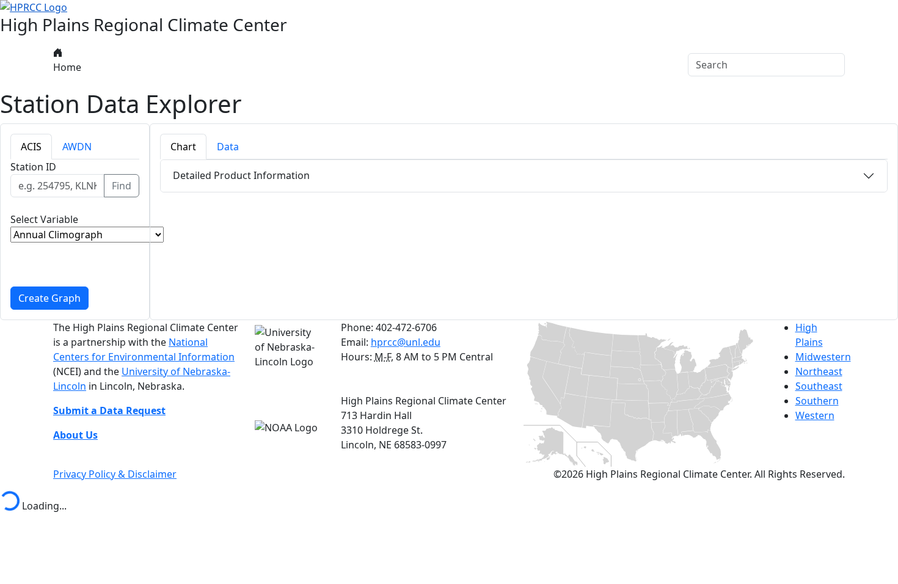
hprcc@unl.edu (405, 342)
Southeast (818, 386)
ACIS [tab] (31, 146)
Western (814, 415)
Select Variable (44, 219)
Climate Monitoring (273, 64)
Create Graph (49, 298)
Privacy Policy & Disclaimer (115, 474)
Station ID (33, 166)
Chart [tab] (183, 146)
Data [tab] (228, 146)
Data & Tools (179, 64)
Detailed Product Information (241, 175)
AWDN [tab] (77, 146)
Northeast (818, 371)
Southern (817, 400)
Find (121, 185)
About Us (108, 64)
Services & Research (383, 64)
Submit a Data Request (109, 410)
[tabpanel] (74, 234)
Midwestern (823, 356)
